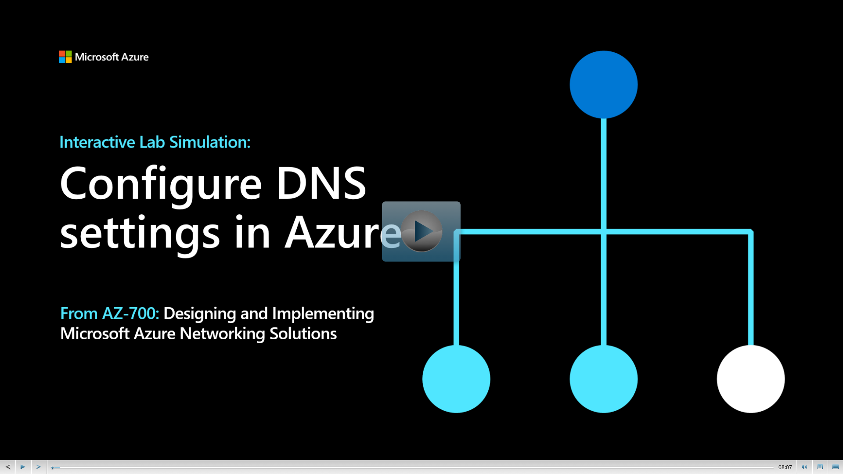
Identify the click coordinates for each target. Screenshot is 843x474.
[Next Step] (39, 466)
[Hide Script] (820, 466)
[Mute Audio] (804, 466)
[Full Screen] (835, 466)
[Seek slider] (52, 468)
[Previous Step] (7, 466)
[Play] (23, 466)
